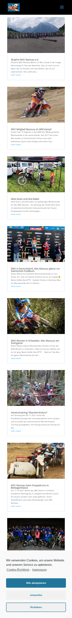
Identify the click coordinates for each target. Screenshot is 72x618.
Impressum (39, 569)
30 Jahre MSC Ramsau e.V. (25, 59)
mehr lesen (16, 75)
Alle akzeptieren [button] (36, 582)
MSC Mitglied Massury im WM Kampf (31, 129)
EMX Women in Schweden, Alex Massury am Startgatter (35, 342)
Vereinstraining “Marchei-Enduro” (29, 412)
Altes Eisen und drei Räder (25, 199)
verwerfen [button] (36, 595)
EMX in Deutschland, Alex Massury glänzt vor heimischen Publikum (35, 270)
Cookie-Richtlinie (18, 569)
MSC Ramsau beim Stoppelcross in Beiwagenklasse (30, 486)
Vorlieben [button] (36, 607)
